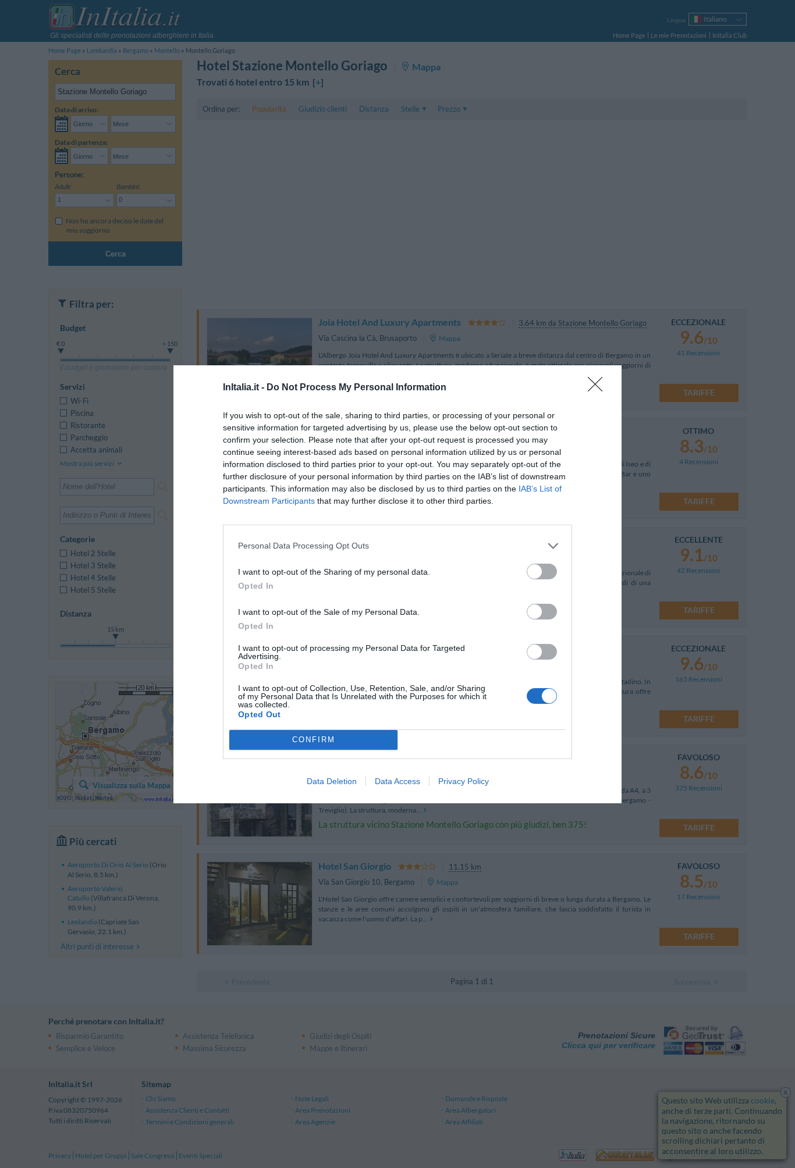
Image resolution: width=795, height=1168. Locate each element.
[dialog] (397, 584)
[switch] (542, 571)
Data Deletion (332, 781)
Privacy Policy (463, 781)
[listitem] (397, 546)
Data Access (397, 781)
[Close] (599, 388)
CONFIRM (313, 739)
